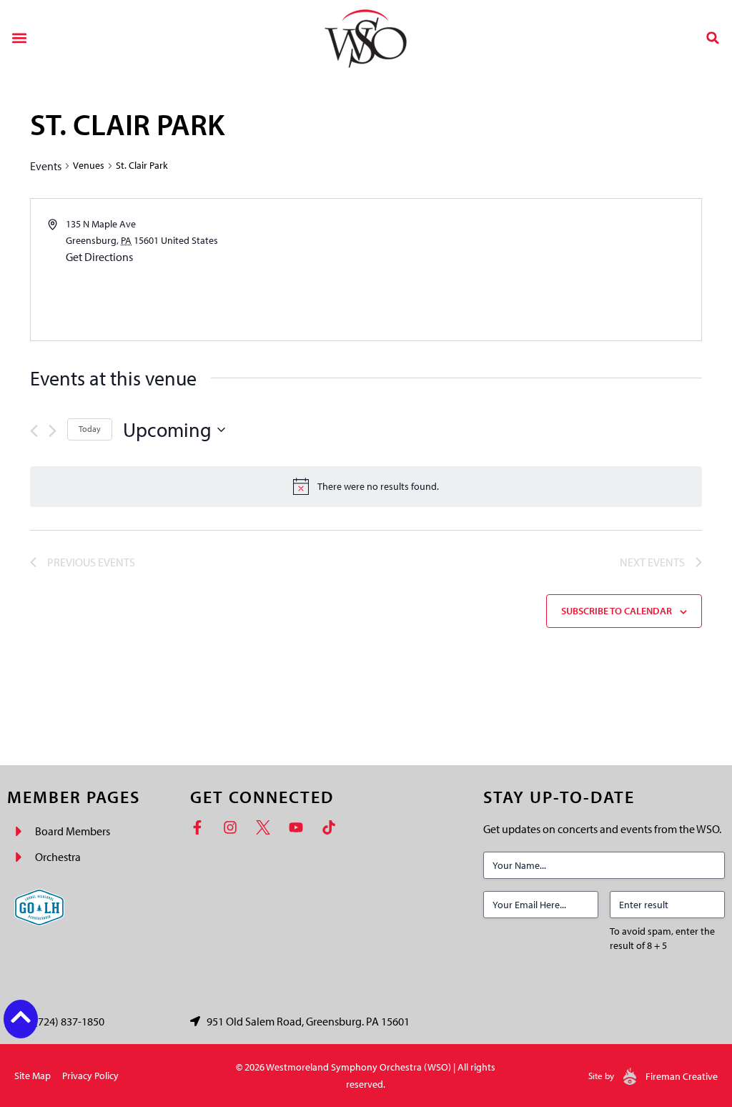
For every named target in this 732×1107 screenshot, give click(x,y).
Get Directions (99, 257)
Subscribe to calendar (616, 610)
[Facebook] (201, 827)
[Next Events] (52, 431)
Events (45, 166)
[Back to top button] (20, 1016)
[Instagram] (233, 827)
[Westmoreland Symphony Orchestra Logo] (365, 37)
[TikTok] (332, 827)
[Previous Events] (34, 431)
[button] (19, 37)
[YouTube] (299, 827)
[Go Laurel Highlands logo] (39, 907)
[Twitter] (266, 827)
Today (90, 428)
